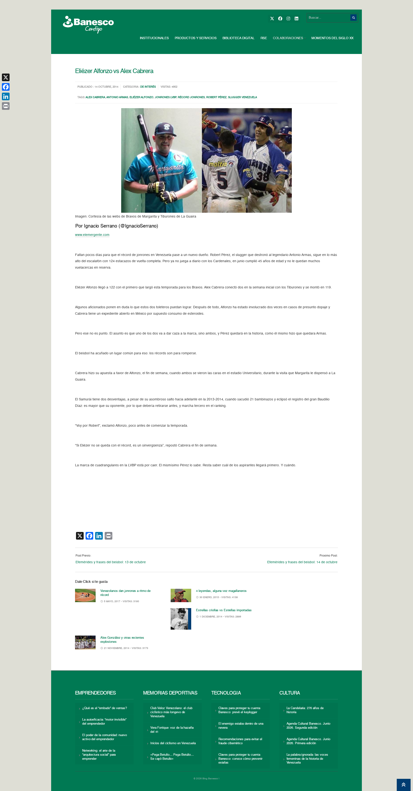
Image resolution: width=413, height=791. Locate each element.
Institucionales (154, 38)
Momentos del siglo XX (332, 38)
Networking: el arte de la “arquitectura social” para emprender (99, 754)
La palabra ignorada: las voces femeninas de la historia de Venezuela (307, 758)
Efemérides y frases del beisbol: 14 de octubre (302, 562)
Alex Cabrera (95, 97)
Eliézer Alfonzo (141, 97)
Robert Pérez (216, 97)
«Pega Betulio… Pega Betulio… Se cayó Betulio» (172, 756)
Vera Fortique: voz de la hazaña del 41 (172, 729)
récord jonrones (191, 97)
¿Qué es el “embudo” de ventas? (104, 708)
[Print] (6, 106)
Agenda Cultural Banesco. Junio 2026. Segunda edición (308, 725)
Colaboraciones (288, 38)
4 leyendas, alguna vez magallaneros (221, 591)
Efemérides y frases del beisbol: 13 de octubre (111, 562)
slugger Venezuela (242, 97)
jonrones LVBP (165, 97)
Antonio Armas (117, 97)
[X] (272, 19)
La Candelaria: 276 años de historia (305, 710)
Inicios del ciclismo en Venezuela (173, 743)
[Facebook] (280, 19)
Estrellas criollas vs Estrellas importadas (224, 610)
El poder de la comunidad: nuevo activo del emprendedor (104, 737)
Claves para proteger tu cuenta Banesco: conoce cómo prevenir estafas (240, 758)
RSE (264, 38)
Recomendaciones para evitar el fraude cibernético (240, 741)
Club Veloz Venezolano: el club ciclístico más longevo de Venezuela (171, 712)
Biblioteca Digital (239, 38)
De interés (148, 87)
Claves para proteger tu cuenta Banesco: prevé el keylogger (239, 710)
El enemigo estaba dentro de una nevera (240, 725)
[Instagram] (288, 19)
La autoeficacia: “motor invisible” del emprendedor (104, 721)
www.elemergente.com (92, 235)
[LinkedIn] (296, 19)
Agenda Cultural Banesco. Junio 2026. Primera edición (308, 741)
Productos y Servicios (196, 38)
